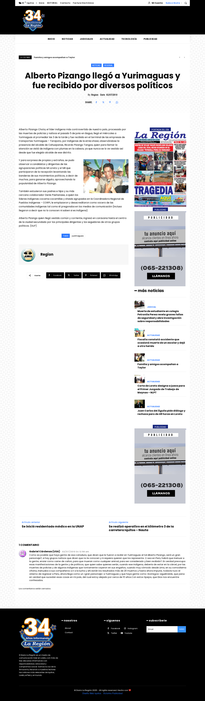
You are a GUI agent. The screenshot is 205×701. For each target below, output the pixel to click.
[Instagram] (125, 628)
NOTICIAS (96, 65)
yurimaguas (78, 236)
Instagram (133, 628)
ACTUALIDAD (153, 335)
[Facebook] (96, 102)
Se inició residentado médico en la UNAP (53, 526)
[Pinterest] (110, 102)
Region (94, 94)
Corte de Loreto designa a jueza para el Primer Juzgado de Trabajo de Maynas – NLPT (79, 57)
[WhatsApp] (117, 102)
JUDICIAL (151, 307)
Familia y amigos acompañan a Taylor (157, 366)
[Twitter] (103, 102)
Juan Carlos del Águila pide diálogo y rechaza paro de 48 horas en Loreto (161, 412)
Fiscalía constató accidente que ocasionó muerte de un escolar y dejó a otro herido (161, 343)
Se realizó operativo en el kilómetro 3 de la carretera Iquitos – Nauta (141, 528)
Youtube (128, 633)
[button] (186, 3)
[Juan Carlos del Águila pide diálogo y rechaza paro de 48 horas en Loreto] (139, 404)
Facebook (115, 628)
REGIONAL (108, 65)
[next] (184, 57)
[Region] (30, 254)
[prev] (179, 57)
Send (181, 629)
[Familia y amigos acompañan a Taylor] (139, 357)
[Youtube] (122, 633)
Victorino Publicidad (113, 693)
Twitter (114, 633)
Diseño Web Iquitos (92, 693)
